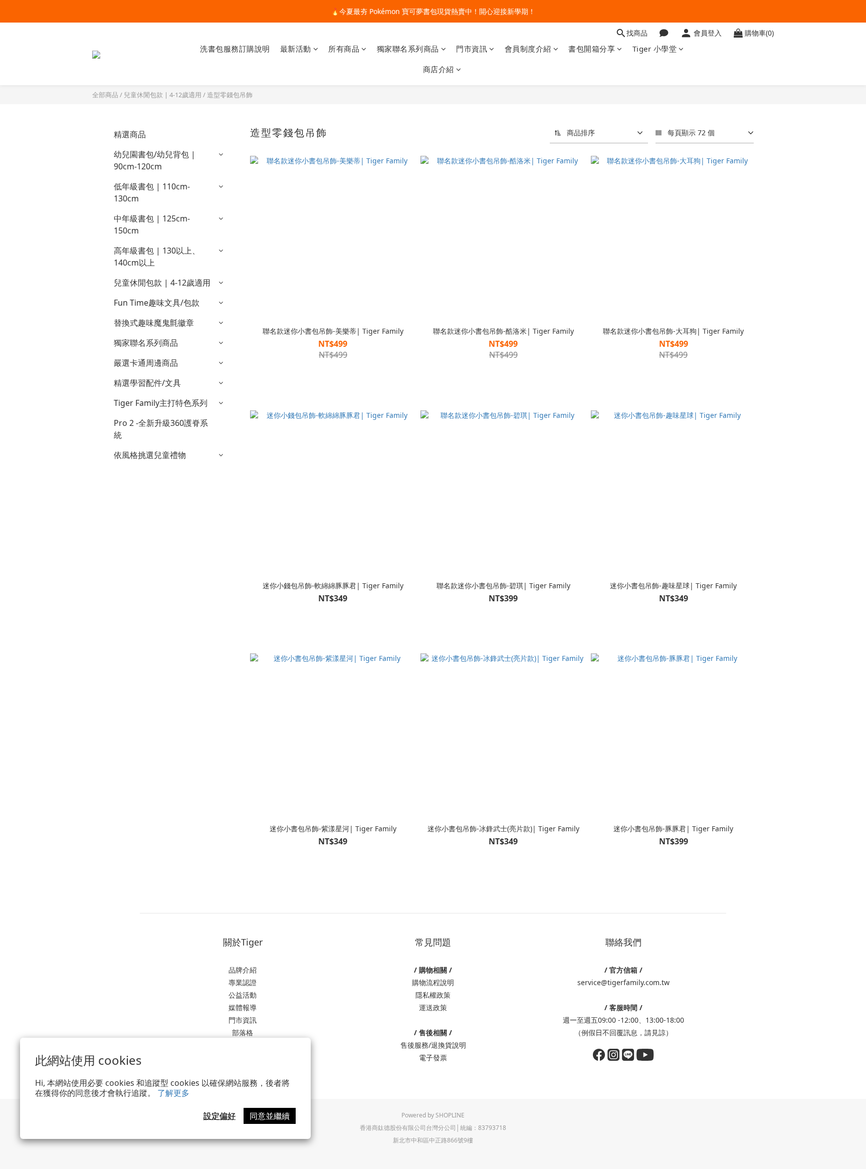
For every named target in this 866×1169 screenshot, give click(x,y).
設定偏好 (219, 1115)
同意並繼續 (270, 1115)
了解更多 (173, 1092)
